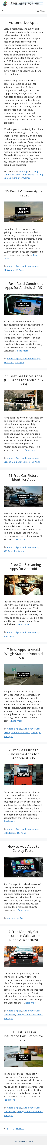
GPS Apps (24, 171)
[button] (3, 10)
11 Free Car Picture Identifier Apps (23, 477)
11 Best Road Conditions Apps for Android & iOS (23, 285)
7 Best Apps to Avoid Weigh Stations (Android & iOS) (23, 653)
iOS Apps (19, 270)
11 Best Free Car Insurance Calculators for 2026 (23, 1036)
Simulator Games (21, 177)
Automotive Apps (31, 266)
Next (20, 1128)
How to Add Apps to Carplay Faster (23, 848)
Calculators (9, 832)
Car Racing (28, 174)
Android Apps (14, 266)
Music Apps (10, 636)
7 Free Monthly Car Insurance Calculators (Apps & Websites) (23, 935)
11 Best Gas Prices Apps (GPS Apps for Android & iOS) (23, 380)
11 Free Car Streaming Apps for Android (23, 566)
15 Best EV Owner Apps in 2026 (23, 193)
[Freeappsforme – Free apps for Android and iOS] (22, 3)
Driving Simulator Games (17, 461)
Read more (22, 350)
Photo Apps (20, 551)
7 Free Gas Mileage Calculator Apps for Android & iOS (23, 754)
